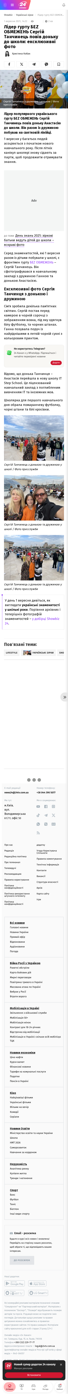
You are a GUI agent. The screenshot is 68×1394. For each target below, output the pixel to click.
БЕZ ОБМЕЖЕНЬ (41, 262)
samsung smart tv (38, 1293)
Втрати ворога (18, 996)
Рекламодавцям (12, 874)
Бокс (12, 1194)
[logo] (22, 4)
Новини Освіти (20, 1128)
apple (38, 1283)
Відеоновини (17, 941)
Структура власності (47, 882)
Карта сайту (43, 894)
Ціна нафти (16, 1057)
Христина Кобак (21, 53)
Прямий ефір (17, 936)
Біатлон (14, 1209)
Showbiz (8, 15)
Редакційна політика (15, 856)
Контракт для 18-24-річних (25, 1027)
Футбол (14, 1199)
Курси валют (17, 1061)
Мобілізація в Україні (24, 1008)
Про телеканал (12, 862)
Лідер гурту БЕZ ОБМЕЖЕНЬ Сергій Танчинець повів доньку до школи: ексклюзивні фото (50, 15)
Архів (39, 888)
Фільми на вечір (19, 1107)
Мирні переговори (20, 977)
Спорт (14, 1190)
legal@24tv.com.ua (45, 1346)
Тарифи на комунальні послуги (28, 1071)
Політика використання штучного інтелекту (17, 895)
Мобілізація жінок (20, 1022)
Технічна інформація (48, 865)
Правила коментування (49, 859)
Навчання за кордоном (23, 1152)
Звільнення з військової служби (28, 1012)
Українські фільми (20, 1102)
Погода (14, 951)
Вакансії (41, 876)
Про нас (8, 845)
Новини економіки (22, 1052)
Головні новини (19, 927)
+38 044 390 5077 (46, 792)
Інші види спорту (19, 1213)
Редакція (9, 851)
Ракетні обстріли (19, 967)
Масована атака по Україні (25, 986)
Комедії (14, 1111)
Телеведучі (10, 868)
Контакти (41, 870)
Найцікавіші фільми (21, 1097)
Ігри (39, 899)
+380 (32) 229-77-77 (24, 1342)
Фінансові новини (20, 1066)
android (14, 1283)
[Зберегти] (59, 64)
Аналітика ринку (19, 1168)
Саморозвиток (18, 1147)
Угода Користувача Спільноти (47, 852)
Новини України (19, 932)
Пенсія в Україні (19, 1080)
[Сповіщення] (64, 5)
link (38, 806)
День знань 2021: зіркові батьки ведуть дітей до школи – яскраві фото (29, 240)
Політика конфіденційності (13, 887)
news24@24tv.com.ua (16, 792)
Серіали (14, 1116)
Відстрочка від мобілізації (25, 1032)
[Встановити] (34, 1370)
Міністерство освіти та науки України (31, 1133)
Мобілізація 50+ (19, 1017)
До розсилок (22, 1260)
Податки (15, 1076)
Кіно (13, 1093)
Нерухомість (18, 1164)
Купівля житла (18, 1173)
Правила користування (16, 880)
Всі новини (17, 923)
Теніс (13, 1204)
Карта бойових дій (20, 972)
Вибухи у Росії (18, 991)
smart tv (14, 1293)
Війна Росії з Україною (25, 963)
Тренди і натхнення (21, 1178)
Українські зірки (25, 15)
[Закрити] (61, 1364)
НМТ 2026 (15, 1142)
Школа (14, 1137)
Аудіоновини (17, 946)
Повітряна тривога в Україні (26, 982)
